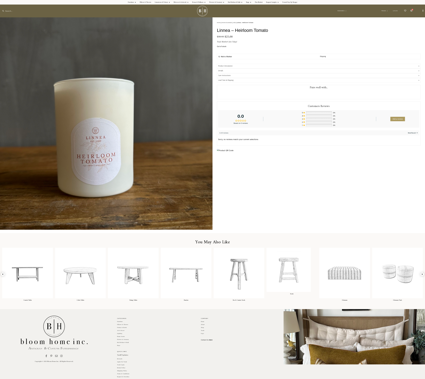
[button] (225, 56)
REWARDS (341, 11)
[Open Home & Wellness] (205, 2)
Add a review (398, 119)
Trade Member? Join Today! (227, 42)
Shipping (323, 56)
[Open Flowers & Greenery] (223, 2)
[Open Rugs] (250, 2)
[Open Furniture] (135, 2)
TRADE (383, 11)
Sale (234, 23)
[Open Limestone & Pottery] (169, 2)
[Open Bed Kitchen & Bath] (241, 2)
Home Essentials (227, 23)
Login (395, 11)
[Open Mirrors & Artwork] (188, 2)
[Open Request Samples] (278, 2)
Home (219, 23)
